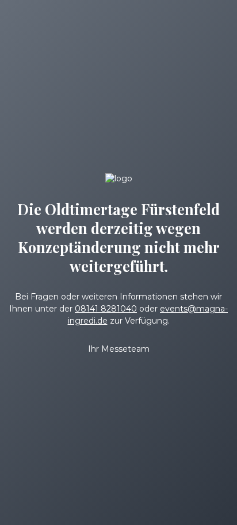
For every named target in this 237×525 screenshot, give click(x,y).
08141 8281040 (106, 309)
